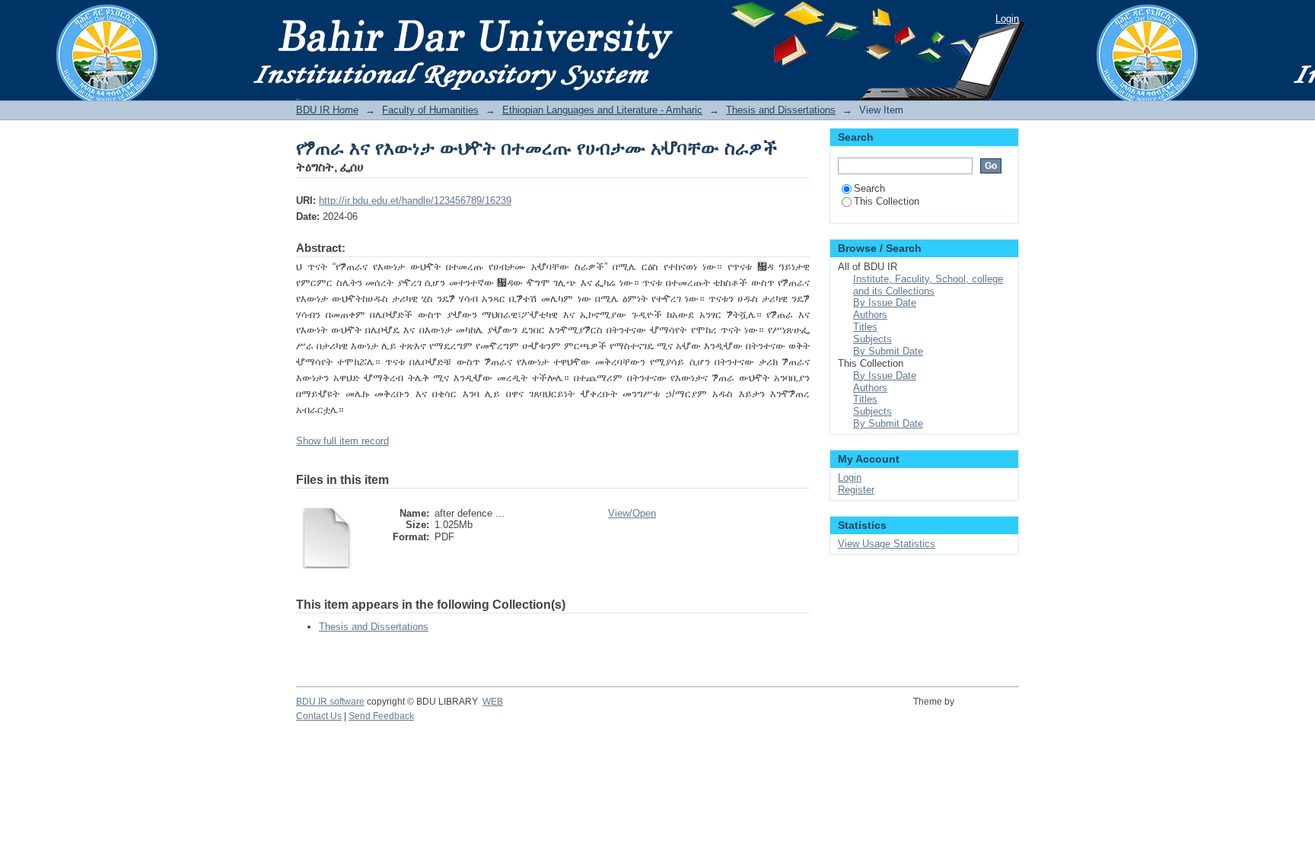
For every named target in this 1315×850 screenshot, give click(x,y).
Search (869, 188)
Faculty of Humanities (430, 110)
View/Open (632, 513)
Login (1007, 18)
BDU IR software (330, 701)
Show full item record (342, 441)
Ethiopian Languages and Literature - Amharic (602, 110)
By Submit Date (888, 351)
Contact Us (319, 716)
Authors (870, 314)
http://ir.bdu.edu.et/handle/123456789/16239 (415, 200)
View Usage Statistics (886, 543)
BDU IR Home (327, 110)
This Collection (886, 201)
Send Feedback (381, 716)
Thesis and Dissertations (781, 110)
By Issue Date (884, 302)
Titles (865, 327)
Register (856, 489)
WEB (492, 701)
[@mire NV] (989, 710)
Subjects (872, 339)
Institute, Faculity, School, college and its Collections (928, 285)
